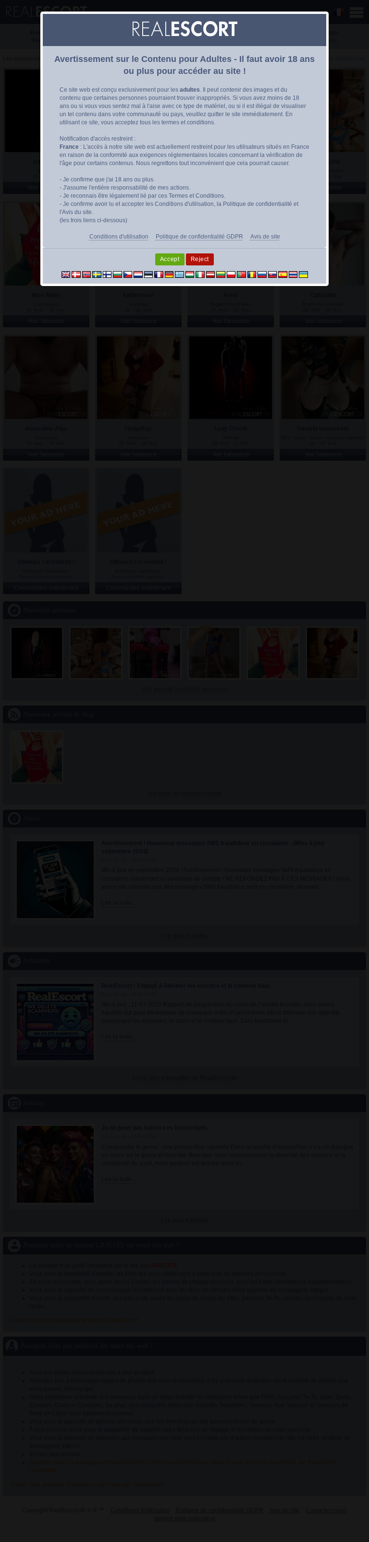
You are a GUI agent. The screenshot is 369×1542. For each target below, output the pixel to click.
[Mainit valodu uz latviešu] (210, 274)
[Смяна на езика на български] (117, 274)
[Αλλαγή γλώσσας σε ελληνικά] (179, 274)
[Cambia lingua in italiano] (200, 274)
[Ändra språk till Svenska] (96, 274)
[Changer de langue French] (158, 274)
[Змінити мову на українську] (303, 274)
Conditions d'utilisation (118, 236)
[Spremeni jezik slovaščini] (272, 274)
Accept (170, 259)
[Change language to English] (66, 274)
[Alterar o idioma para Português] (241, 274)
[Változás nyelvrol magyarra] (190, 274)
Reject (200, 259)
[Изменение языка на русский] (262, 274)
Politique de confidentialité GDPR (199, 236)
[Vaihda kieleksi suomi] (107, 274)
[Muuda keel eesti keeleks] (148, 274)
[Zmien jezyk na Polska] (231, 274)
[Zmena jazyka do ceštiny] (128, 274)
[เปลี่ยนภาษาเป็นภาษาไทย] (293, 274)
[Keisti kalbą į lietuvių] (220, 274)
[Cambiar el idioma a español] (282, 274)
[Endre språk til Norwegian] (86, 274)
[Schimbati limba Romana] (252, 274)
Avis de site (265, 236)
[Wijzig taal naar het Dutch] (138, 274)
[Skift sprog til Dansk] (76, 274)
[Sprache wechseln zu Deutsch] (169, 274)
